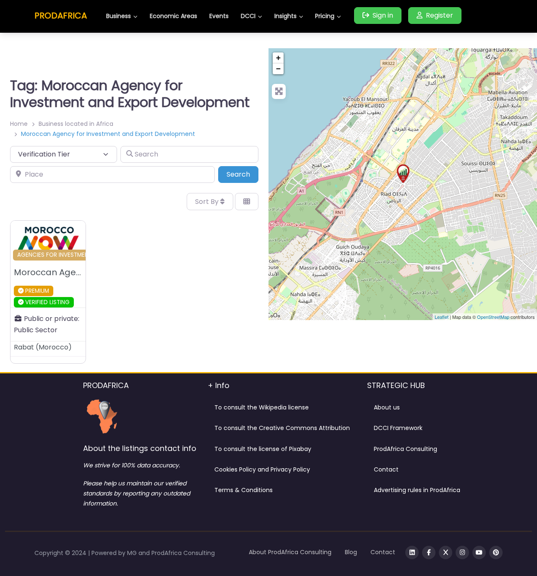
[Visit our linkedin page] (412, 552)
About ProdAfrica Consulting (290, 552)
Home (19, 124)
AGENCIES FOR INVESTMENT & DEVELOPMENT (77, 255)
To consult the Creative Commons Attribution (282, 428)
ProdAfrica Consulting (405, 449)
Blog (351, 552)
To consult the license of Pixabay (262, 449)
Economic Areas (173, 16)
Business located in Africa (76, 124)
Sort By (207, 201)
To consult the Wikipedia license (261, 407)
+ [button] (278, 57)
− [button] (278, 68)
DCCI (248, 16)
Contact (386, 469)
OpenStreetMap (493, 316)
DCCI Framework (398, 428)
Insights (285, 16)
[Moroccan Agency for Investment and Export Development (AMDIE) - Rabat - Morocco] (403, 173)
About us (387, 407)
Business (118, 16)
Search (242, 174)
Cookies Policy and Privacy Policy (262, 469)
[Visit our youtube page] (479, 552)
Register (439, 15)
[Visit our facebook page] (428, 552)
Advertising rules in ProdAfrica (417, 490)
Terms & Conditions (243, 490)
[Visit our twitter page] (445, 552)
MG (132, 553)
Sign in (383, 15)
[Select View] (246, 201)
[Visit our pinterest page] (496, 552)
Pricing (324, 16)
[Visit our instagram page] (462, 552)
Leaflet (441, 316)
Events (219, 16)
